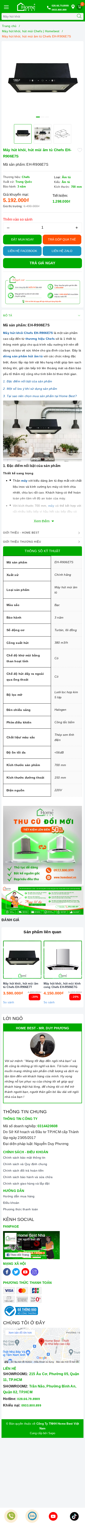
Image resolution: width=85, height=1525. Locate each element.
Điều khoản (11, 1202)
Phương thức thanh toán (20, 1209)
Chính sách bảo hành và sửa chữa (28, 1177)
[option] (42, 82)
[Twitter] (16, 1272)
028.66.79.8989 (60, 5)
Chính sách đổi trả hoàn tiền (23, 1170)
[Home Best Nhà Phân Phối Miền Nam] (26, 6)
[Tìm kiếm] (79, 16)
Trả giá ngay (43, 263)
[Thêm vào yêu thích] (80, 150)
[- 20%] (22, 960)
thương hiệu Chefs (40, 338)
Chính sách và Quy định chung (25, 1164)
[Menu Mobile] (6, 6)
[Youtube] (25, 1272)
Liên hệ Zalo (62, 251)
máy (24, 480)
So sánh (8, 1002)
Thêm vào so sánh (17, 219)
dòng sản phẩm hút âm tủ (23, 356)
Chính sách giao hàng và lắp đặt (26, 1183)
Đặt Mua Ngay (22, 239)
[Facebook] (7, 1272)
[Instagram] (34, 1272)
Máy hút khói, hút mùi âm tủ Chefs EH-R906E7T (20, 985)
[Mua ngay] (42, 959)
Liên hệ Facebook (22, 251)
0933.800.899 (59, 9)
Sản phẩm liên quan (42, 932)
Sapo (51, 1433)
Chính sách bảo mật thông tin (24, 1157)
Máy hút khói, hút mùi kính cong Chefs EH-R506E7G (62, 985)
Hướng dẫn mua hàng (19, 1196)
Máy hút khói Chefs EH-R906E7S (28, 333)
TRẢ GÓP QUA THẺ (62, 239)
